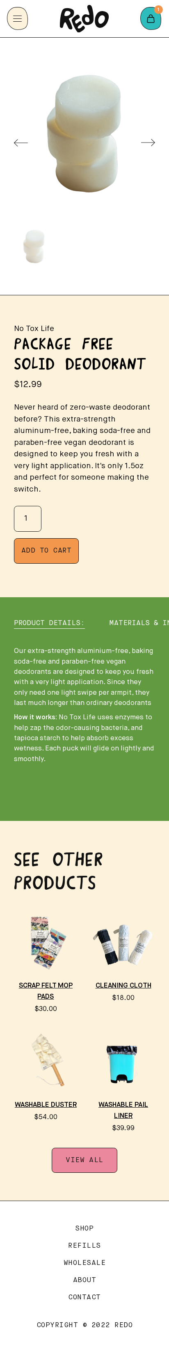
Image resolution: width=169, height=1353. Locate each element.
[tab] (49, 623)
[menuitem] (34, 247)
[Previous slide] (21, 143)
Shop (84, 1228)
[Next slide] (148, 143)
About (84, 1280)
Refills (84, 1245)
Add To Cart (46, 550)
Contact (84, 1297)
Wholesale (85, 1263)
